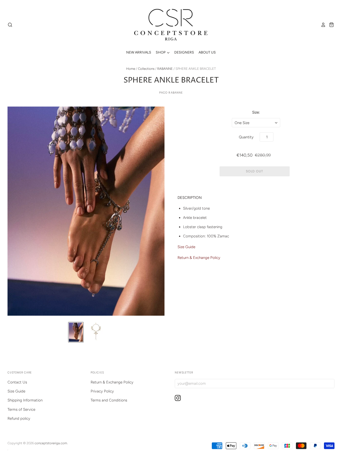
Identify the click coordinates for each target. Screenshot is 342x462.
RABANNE (165, 69)
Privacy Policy (102, 391)
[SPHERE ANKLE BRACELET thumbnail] (75, 332)
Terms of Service (21, 409)
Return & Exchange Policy (199, 257)
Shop (161, 52)
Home (130, 69)
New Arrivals (138, 52)
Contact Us (17, 382)
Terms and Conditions (109, 400)
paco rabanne (171, 93)
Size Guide (186, 247)
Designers (184, 52)
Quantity (246, 137)
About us (207, 52)
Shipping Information (25, 400)
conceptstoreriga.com (51, 443)
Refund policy (19, 418)
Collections (146, 69)
